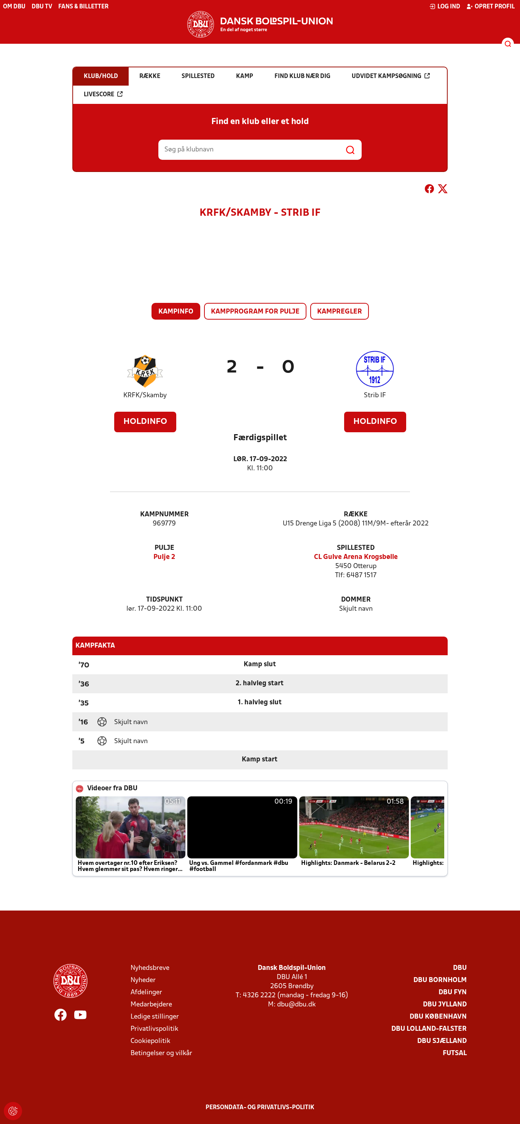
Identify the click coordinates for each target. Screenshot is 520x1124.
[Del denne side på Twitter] (443, 190)
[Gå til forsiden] (260, 24)
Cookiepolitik (150, 1041)
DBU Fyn (453, 992)
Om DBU (14, 7)
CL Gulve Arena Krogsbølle (356, 557)
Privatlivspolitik (154, 1029)
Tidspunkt (164, 600)
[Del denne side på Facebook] (429, 190)
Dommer (356, 600)
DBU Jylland (445, 1004)
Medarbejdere (151, 1004)
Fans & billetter (83, 7)
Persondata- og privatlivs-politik (260, 1107)
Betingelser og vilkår (161, 1053)
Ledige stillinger (155, 1017)
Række (356, 514)
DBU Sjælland (442, 1041)
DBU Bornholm (440, 980)
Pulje (164, 548)
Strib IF (375, 395)
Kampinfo (175, 312)
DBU (460, 968)
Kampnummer (164, 514)
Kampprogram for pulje (255, 312)
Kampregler (339, 312)
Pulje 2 (164, 557)
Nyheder (143, 980)
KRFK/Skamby (145, 395)
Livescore (99, 94)
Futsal (455, 1053)
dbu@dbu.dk (296, 1004)
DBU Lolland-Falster (429, 1029)
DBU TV (42, 7)
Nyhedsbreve (150, 968)
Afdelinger (146, 992)
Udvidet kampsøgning (386, 76)
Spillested (356, 548)
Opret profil (495, 7)
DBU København (438, 1017)
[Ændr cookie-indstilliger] (13, 1111)
